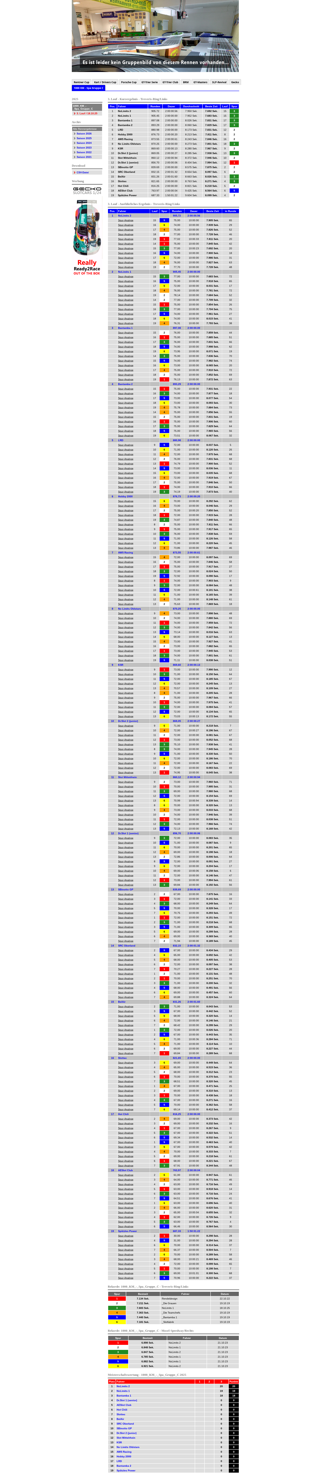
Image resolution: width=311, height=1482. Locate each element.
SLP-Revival (219, 82)
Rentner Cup (81, 82)
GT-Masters (200, 82)
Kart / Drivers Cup (105, 82)
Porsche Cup (129, 82)
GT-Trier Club (170, 82)
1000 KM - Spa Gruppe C (88, 88)
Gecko (235, 82)
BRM (186, 82)
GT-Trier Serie (149, 82)
